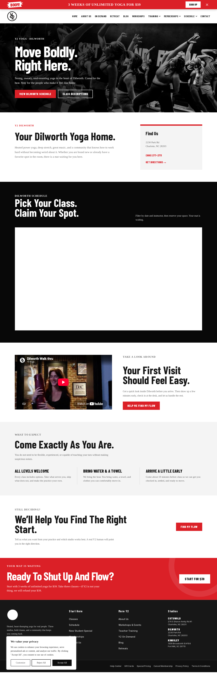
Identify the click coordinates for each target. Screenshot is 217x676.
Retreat (115, 16)
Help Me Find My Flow (141, 405)
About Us (86, 16)
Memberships (171, 16)
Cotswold (174, 618)
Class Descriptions (75, 94)
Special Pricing (144, 666)
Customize (20, 663)
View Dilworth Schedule (35, 94)
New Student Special (80, 630)
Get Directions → (156, 162)
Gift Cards (129, 666)
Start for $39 (195, 579)
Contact (205, 16)
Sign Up (193, 4)
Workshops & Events (130, 625)
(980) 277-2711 (154, 155)
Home (75, 16)
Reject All (41, 663)
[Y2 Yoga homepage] (12, 16)
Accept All (62, 663)
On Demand (101, 16)
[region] (41, 653)
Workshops (138, 16)
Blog (126, 16)
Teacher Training (128, 630)
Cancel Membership (163, 666)
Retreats (123, 648)
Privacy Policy (182, 666)
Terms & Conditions (201, 666)
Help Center (116, 666)
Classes (73, 619)
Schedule (189, 16)
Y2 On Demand (127, 636)
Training (153, 16)
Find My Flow (189, 527)
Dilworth (174, 629)
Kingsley (173, 640)
